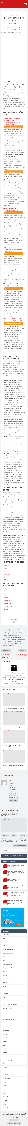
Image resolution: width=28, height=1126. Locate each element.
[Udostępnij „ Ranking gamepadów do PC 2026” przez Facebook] (14, 622)
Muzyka (5, 1034)
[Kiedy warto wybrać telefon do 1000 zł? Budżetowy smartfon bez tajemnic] (5, 872)
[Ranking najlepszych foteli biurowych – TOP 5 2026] (5, 880)
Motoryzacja (6, 1030)
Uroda (4, 1093)
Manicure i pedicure (8, 1015)
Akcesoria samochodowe (9, 953)
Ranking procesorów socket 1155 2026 (13, 708)
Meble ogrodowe (7, 1026)
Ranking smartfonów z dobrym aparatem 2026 (11, 746)
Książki (4, 997)
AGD (4, 938)
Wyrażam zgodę (14, 1120)
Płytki (4, 1056)
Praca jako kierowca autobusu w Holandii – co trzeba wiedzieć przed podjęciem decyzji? (15, 894)
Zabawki (5, 1100)
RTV (4, 1063)
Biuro (8, 882)
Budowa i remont (7, 964)
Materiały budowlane (8, 1019)
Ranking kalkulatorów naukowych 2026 (13, 727)
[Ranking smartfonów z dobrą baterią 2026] (14, 756)
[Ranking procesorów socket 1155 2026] (14, 699)
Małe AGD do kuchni (8, 1012)
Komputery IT (12, 23)
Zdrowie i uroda (7, 1108)
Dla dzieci (5, 975)
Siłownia (5, 1067)
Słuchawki (5, 1071)
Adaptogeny (6, 934)
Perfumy (5, 1052)
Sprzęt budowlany (11, 866)
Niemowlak (6, 1041)
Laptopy (5, 1001)
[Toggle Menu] (25, 4)
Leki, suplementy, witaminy (10, 1004)
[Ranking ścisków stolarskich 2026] (5, 866)
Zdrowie (5, 1104)
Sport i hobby (6, 1078)
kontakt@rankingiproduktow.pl (14, 683)
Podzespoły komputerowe (9, 1060)
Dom (4, 979)
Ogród (4, 1045)
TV (3, 1089)
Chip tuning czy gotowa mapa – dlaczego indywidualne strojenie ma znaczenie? (15, 902)
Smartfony (5, 1074)
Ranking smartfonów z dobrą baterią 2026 (13, 765)
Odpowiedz (13, 800)
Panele (4, 1049)
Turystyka (5, 1085)
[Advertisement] (14, 65)
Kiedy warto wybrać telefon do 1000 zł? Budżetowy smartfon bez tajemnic (15, 872)
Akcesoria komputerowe (9, 949)
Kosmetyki (5, 993)
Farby (4, 986)
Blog (8, 888)
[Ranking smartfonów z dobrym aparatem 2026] (14, 736)
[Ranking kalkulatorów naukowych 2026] (14, 718)
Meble (4, 1023)
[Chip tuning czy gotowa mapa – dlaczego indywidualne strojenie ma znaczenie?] (5, 901)
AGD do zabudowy (7, 942)
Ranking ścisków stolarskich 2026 (15, 865)
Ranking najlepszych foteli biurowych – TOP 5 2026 (14, 879)
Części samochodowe (8, 968)
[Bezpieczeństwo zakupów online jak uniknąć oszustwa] (5, 887)
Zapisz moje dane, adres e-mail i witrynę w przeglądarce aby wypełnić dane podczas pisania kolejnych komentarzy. (13, 840)
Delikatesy (5, 971)
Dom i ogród (6, 982)
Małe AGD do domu (8, 1008)
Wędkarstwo (6, 1096)
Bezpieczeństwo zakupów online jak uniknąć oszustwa (15, 886)
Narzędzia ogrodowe (8, 1038)
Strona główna (7, 28)
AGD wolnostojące (7, 945)
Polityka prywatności (14, 1123)
